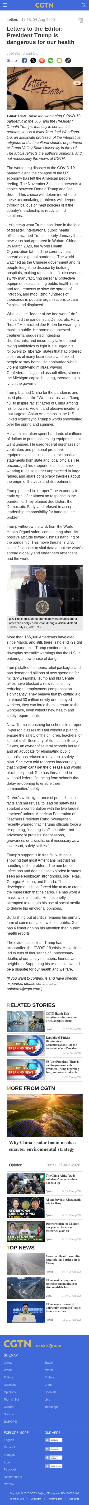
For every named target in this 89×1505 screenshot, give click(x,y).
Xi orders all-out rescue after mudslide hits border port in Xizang (63, 1259)
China (8, 1363)
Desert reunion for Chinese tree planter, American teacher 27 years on (62, 1227)
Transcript (51, 1407)
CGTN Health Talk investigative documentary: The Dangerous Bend (62, 1017)
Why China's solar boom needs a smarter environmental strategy (42, 1146)
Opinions (10, 1392)
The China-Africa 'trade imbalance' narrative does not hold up (61, 1179)
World (8, 1370)
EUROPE (10, 1422)
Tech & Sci (11, 1399)
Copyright (36, 1499)
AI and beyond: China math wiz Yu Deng (63, 1201)
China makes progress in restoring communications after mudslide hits (61, 1283)
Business (10, 1385)
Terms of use (17, 1499)
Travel (49, 1363)
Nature (49, 1370)
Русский (10, 1469)
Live (47, 1399)
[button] (9, 1029)
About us (74, 1499)
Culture (9, 1407)
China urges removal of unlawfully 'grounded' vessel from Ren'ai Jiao (63, 1308)
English (9, 1440)
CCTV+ (9, 1484)
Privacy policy (55, 1499)
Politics (9, 1377)
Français (9, 1455)
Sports (8, 1414)
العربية (8, 1462)
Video (48, 1385)
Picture (49, 1377)
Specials (50, 1392)
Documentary (13, 1477)
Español (9, 1447)
